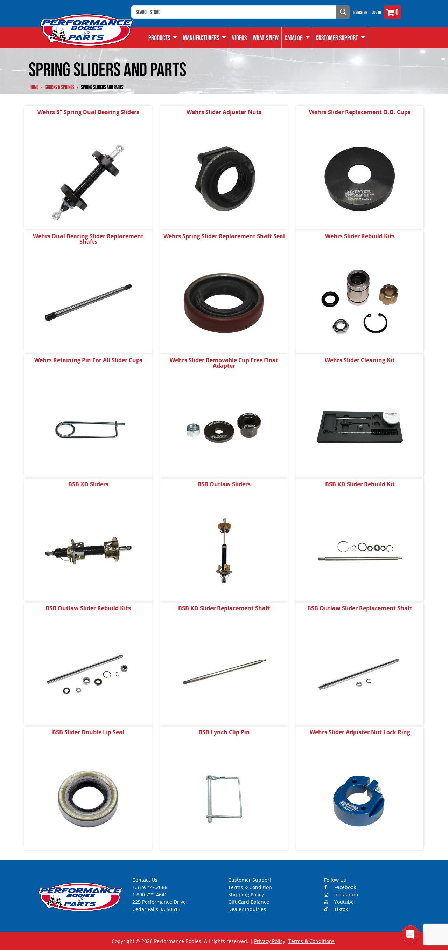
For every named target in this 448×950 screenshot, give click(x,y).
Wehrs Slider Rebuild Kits (360, 236)
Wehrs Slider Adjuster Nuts (224, 112)
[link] (163, 37)
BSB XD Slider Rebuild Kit (360, 484)
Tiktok (340, 909)
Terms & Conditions (311, 941)
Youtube (343, 902)
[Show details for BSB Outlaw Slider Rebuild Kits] (88, 674)
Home (34, 87)
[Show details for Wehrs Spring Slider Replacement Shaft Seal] (224, 302)
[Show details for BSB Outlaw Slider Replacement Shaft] (360, 674)
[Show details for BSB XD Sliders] (88, 550)
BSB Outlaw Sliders (224, 484)
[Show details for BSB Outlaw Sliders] (224, 550)
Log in (376, 12)
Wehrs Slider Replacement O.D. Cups (360, 112)
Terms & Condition (250, 887)
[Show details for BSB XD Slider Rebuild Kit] (360, 550)
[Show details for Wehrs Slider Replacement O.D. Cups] (360, 178)
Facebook (344, 887)
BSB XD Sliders (88, 484)
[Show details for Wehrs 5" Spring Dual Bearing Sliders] (88, 178)
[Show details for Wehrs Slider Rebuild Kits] (360, 302)
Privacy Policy (269, 941)
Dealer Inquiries (247, 909)
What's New (266, 38)
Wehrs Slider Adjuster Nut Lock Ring (360, 732)
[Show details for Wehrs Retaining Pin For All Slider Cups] (88, 426)
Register (361, 12)
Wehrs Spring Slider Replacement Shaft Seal (224, 236)
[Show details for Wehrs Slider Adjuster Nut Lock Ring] (360, 798)
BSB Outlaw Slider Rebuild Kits (88, 608)
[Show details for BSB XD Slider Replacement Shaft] (224, 674)
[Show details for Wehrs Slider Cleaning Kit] (360, 426)
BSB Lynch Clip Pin (224, 732)
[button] (297, 37)
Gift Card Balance (248, 902)
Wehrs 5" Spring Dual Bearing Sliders (88, 112)
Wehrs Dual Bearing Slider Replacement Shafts (88, 239)
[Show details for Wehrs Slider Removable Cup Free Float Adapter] (224, 426)
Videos (239, 38)
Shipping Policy (246, 894)
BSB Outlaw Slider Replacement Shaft (359, 608)
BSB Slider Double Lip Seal (88, 732)
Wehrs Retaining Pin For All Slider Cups (88, 360)
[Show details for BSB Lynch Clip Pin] (224, 798)
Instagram (345, 894)
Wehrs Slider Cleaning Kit (360, 360)
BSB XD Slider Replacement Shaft (224, 608)
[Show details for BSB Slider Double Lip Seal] (88, 798)
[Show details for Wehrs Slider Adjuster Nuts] (224, 178)
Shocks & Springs (60, 87)
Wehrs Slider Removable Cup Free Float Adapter (224, 363)
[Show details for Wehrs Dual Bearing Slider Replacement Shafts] (88, 302)
